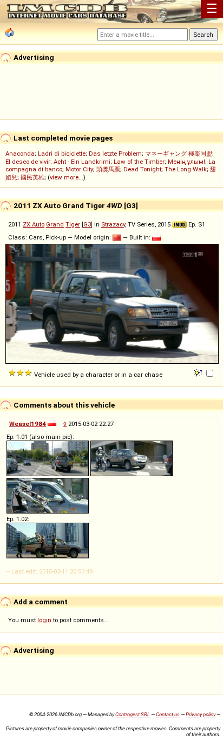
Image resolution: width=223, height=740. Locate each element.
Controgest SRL (132, 714)
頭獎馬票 (108, 169)
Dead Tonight (142, 169)
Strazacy (113, 224)
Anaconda (20, 153)
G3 (87, 224)
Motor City (79, 169)
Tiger (72, 224)
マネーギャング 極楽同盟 (178, 153)
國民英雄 (32, 177)
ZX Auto (33, 224)
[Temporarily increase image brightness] (199, 372)
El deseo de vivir (27, 161)
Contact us (168, 714)
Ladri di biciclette (62, 153)
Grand (55, 224)
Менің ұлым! (186, 161)
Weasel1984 (27, 424)
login (44, 620)
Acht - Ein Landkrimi (82, 161)
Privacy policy (200, 714)
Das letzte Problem (115, 153)
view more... (66, 177)
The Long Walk (186, 169)
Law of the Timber (139, 161)
